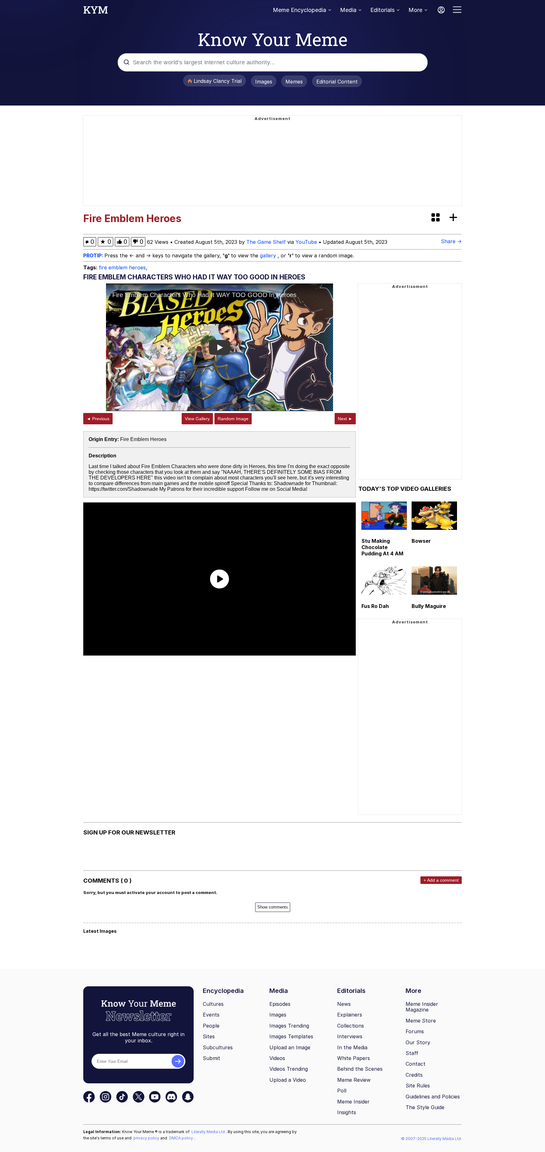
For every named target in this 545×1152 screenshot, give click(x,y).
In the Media (352, 1047)
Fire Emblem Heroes (143, 439)
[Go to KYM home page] (95, 12)
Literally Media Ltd (208, 1131)
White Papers (353, 1058)
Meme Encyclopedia (299, 10)
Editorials (382, 10)
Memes (294, 81)
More (415, 10)
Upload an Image (289, 1047)
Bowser (421, 541)
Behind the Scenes (360, 1069)
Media (348, 10)
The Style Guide (425, 1107)
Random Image (233, 418)
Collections (350, 1026)
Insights (346, 1112)
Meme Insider (353, 1101)
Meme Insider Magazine (422, 1007)
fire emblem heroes (122, 267)
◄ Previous (97, 418)
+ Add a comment (441, 880)
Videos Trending (288, 1069)
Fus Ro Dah (375, 606)
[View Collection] (436, 217)
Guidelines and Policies (433, 1096)
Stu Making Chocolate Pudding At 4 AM (382, 547)
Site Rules (418, 1085)
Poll (341, 1090)
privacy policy (146, 1138)
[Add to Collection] (454, 217)
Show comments (272, 907)
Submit (211, 1058)
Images (263, 81)
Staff (412, 1053)
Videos (277, 1058)
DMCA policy (181, 1138)
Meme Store (421, 1020)
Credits (414, 1075)
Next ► (345, 418)
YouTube (306, 242)
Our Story (418, 1042)
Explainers (349, 1014)
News (344, 1004)
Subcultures (218, 1047)
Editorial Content (337, 81)
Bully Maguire (429, 606)
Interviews (349, 1036)
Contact (415, 1064)
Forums (415, 1031)
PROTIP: (93, 255)
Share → (451, 241)
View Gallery (197, 418)
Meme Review (354, 1080)
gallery (269, 255)
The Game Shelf (266, 242)
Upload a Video (287, 1080)
